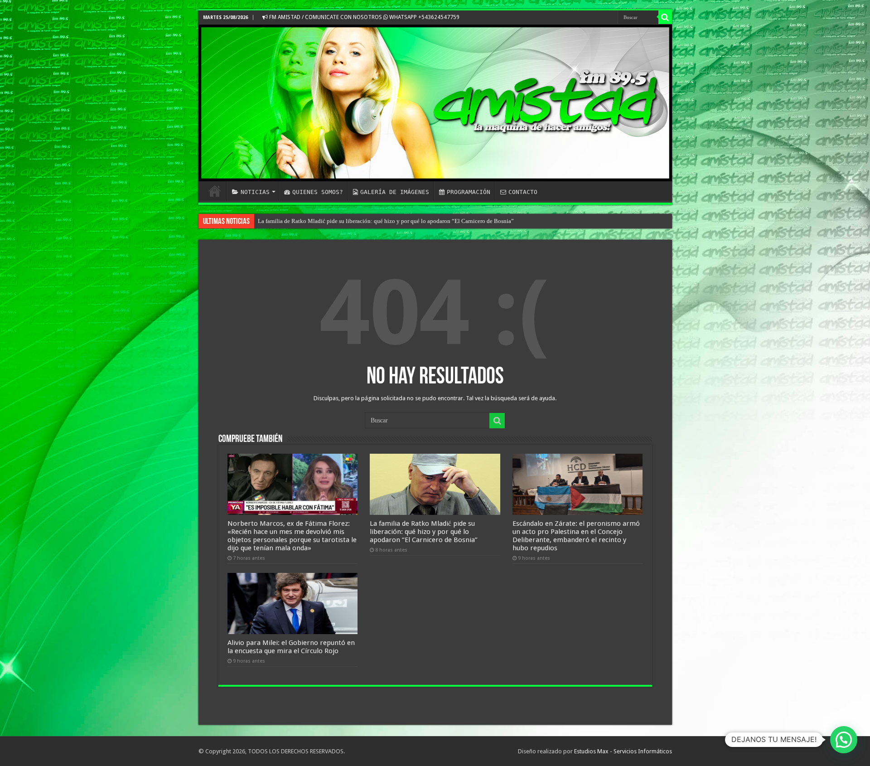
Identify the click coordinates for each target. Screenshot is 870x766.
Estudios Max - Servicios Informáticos (623, 751)
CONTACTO (522, 192)
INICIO (215, 190)
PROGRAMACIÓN (468, 192)
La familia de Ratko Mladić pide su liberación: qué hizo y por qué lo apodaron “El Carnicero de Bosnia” (386, 221)
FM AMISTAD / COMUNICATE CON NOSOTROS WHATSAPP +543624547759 (363, 17)
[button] (843, 739)
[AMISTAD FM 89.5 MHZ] (435, 102)
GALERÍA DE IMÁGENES (394, 192)
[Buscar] (665, 17)
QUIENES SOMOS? (317, 192)
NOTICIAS (255, 192)
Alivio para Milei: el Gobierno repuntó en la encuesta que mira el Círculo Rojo (291, 647)
